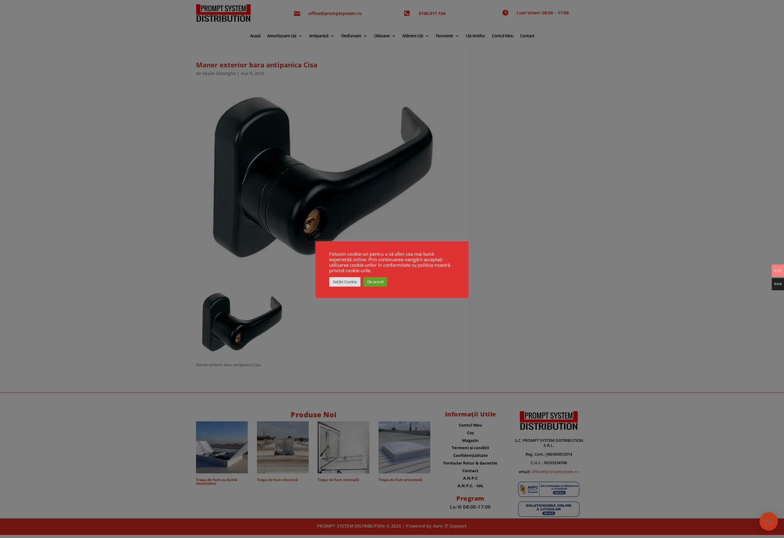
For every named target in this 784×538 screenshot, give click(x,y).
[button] (769, 521)
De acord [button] (375, 281)
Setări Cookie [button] (345, 281)
